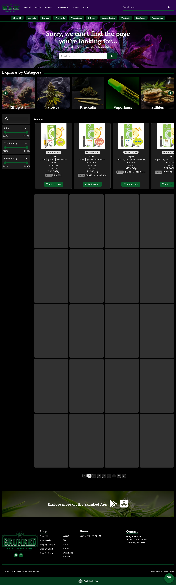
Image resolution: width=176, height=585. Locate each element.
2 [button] (94, 476)
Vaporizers (123, 107)
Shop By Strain (46, 553)
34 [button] (119, 476)
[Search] (169, 7)
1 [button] (89, 476)
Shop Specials (46, 540)
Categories (48, 7)
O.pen (54, 156)
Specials (37, 7)
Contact (67, 548)
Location (75, 7)
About (66, 535)
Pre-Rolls (88, 107)
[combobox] (143, 7)
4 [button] (104, 476)
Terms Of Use (169, 571)
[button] (6, 118)
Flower (53, 107)
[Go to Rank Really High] (88, 581)
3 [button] (99, 476)
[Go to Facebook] (16, 555)
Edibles (157, 107)
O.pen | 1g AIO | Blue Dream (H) (131, 159)
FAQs (65, 544)
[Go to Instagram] (21, 555)
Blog (65, 540)
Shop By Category (48, 544)
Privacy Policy (156, 571)
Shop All (27, 7)
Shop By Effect (46, 548)
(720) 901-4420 (133, 536)
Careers (85, 7)
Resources (62, 7)
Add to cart (55, 184)
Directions (68, 552)
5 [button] (109, 476)
